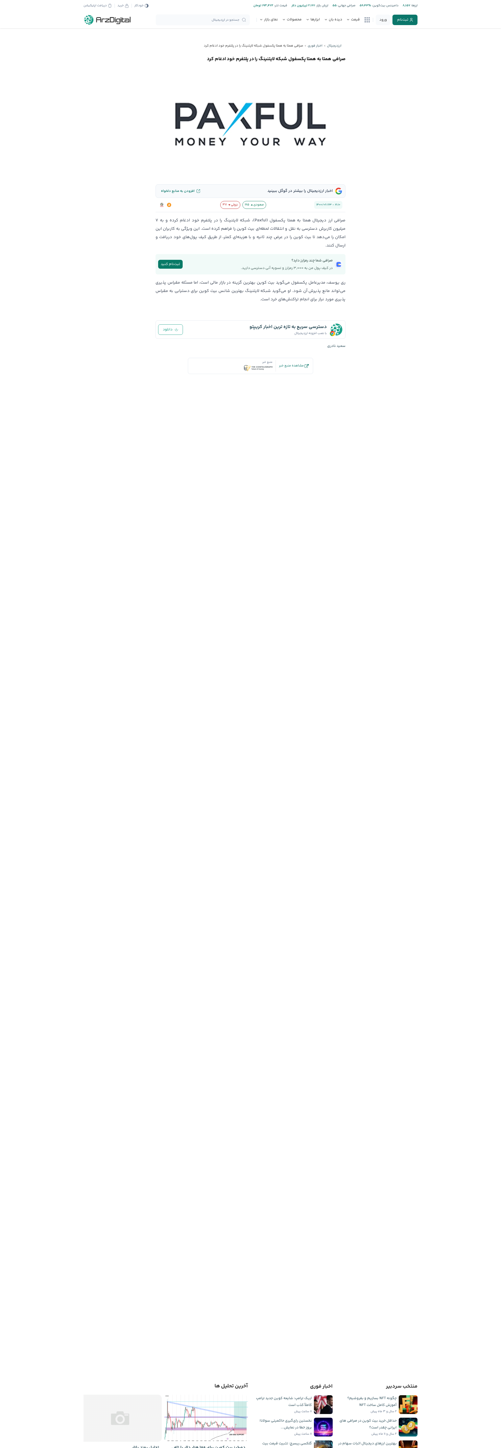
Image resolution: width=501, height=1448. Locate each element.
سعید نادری (336, 346)
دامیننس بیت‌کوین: (384, 5)
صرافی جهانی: (346, 5)
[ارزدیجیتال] (108, 20)
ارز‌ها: (414, 5)
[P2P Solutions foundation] (162, 205)
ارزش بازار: (321, 5)
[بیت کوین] (169, 205)
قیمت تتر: (280, 5)
